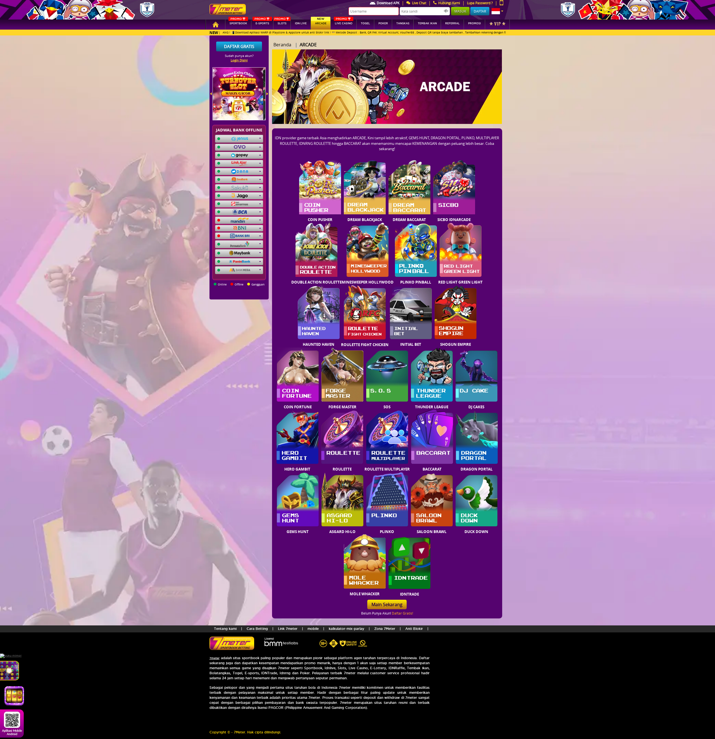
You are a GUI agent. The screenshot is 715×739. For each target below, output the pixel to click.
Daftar (480, 11)
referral (452, 23)
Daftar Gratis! (402, 613)
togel (365, 23)
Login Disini (239, 60)
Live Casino (343, 22)
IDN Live (301, 23)
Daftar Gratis (239, 46)
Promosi (474, 23)
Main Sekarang (386, 604)
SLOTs (280, 22)
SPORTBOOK (238, 22)
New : (214, 32)
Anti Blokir (414, 628)
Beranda (282, 45)
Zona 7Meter (384, 628)
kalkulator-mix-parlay (346, 628)
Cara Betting (257, 628)
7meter (214, 658)
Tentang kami (225, 628)
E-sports (261, 22)
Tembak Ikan (427, 23)
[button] (497, 11)
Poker (383, 23)
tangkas (402, 23)
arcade (320, 22)
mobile (313, 628)
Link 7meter (287, 628)
